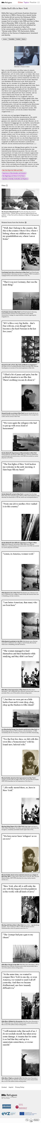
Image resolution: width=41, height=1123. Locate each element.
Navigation (38, 2)
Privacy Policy (19, 1087)
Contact (4, 1087)
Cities (20, 2)
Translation (12, 39)
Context (18, 39)
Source (24, 39)
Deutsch (36, 1120)
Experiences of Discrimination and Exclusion (14, 173)
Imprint (11, 1087)
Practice (33, 2)
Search (27, 1120)
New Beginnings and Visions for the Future (13, 176)
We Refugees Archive (7, 2)
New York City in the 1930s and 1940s (12, 170)
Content (5, 39)
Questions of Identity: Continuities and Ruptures (15, 179)
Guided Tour (31, 1120)
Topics (26, 2)
